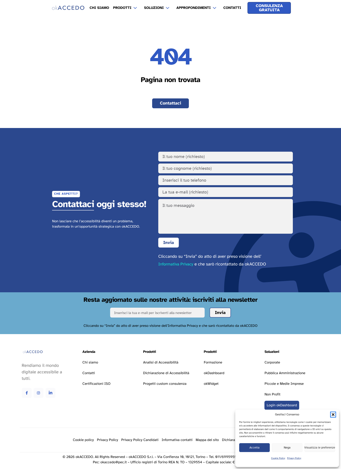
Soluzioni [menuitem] (154, 8)
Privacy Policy (294, 458)
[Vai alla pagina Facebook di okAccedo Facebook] (27, 393)
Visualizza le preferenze (319, 447)
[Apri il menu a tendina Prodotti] (137, 8)
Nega (287, 447)
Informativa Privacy (175, 264)
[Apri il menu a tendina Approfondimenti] (217, 8)
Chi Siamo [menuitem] (99, 8)
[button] (333, 415)
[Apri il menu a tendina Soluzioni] (170, 8)
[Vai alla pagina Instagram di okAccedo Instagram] (38, 393)
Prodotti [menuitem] (122, 8)
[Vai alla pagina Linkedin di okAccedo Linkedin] (50, 393)
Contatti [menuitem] (232, 8)
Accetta (254, 447)
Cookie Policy (278, 458)
